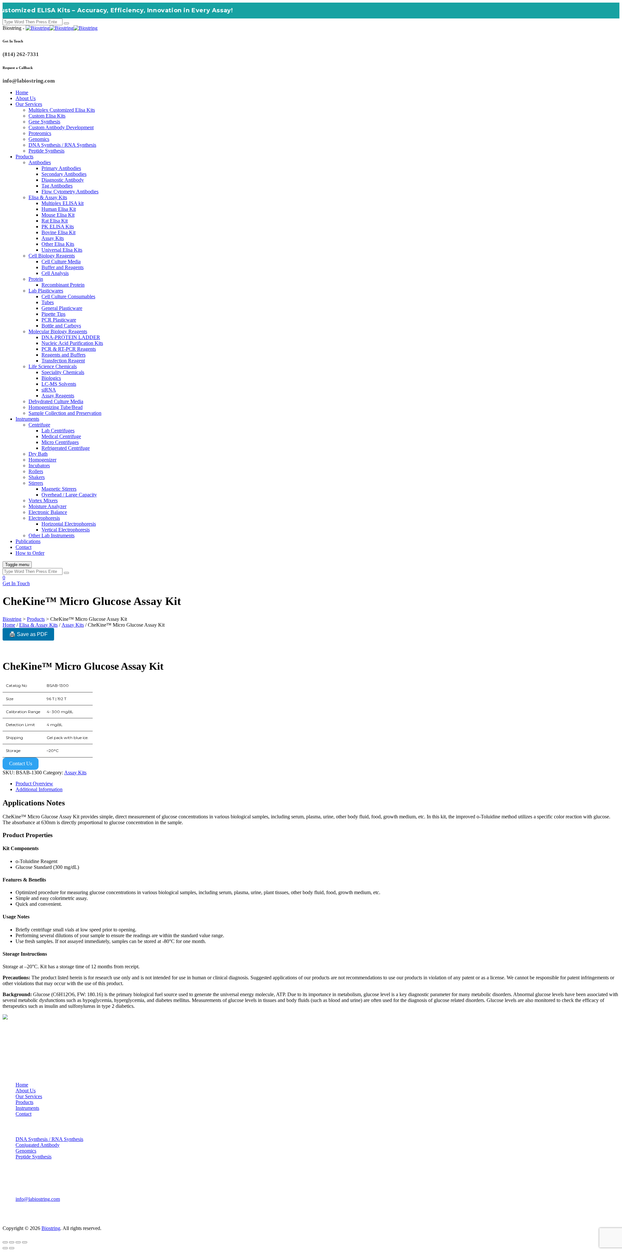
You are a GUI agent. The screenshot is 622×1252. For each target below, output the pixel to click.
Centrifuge (39, 424)
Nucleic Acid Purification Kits (72, 343)
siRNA (48, 390)
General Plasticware (61, 308)
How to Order (30, 553)
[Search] (66, 23)
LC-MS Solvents (58, 384)
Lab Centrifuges (58, 430)
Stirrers (36, 483)
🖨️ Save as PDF (28, 634)
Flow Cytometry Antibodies (69, 191)
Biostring (50, 1228)
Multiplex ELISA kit (62, 203)
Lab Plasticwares (46, 290)
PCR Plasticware (58, 320)
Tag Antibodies (57, 185)
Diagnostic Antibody (62, 180)
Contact (23, 547)
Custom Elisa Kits (47, 116)
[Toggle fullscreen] (11, 1242)
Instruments (27, 419)
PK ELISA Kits (57, 226)
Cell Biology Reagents (52, 255)
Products (24, 156)
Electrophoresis (44, 518)
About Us (26, 98)
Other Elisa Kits (57, 244)
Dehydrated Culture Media (56, 401)
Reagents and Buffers (63, 355)
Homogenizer (42, 459)
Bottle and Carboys (61, 325)
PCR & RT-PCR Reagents (68, 349)
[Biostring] (62, 28)
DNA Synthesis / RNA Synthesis (62, 145)
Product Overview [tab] (34, 783)
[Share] (18, 1242)
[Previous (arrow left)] (5, 1248)
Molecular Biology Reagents (58, 331)
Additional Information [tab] (39, 789)
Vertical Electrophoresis (65, 529)
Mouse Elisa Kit (58, 215)
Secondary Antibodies (63, 174)
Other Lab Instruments (52, 535)
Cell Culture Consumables (68, 296)
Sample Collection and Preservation (65, 413)
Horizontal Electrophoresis (68, 524)
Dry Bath (38, 454)
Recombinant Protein (63, 285)
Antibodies (40, 162)
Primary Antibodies (61, 168)
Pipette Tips (53, 314)
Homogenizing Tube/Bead (56, 407)
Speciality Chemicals (62, 372)
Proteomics (40, 133)
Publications (28, 541)
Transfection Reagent (63, 360)
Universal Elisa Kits (61, 250)
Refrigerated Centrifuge (65, 448)
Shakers (37, 477)
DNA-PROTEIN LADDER (70, 337)
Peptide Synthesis (46, 151)
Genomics (39, 139)
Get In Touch (16, 583)
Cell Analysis (55, 273)
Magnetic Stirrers (58, 489)
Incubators (39, 465)
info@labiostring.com (38, 1199)
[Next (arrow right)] (11, 1248)
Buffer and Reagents (62, 267)
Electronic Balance (48, 512)
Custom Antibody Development (61, 127)
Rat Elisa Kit (54, 220)
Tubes (47, 302)
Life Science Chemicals (53, 366)
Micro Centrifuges (60, 442)
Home (22, 92)
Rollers (36, 471)
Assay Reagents (57, 395)
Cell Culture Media (61, 261)
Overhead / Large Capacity (69, 494)
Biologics (51, 378)
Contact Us (20, 763)
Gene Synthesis (44, 121)
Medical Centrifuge (61, 436)
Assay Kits (52, 238)
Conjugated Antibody (38, 1145)
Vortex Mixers (43, 500)
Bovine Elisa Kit (58, 232)
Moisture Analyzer (47, 506)
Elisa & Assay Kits (48, 197)
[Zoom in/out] (5, 1242)
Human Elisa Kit (58, 209)
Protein (36, 279)
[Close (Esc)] (24, 1242)
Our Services (29, 104)
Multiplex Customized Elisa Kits (62, 110)
